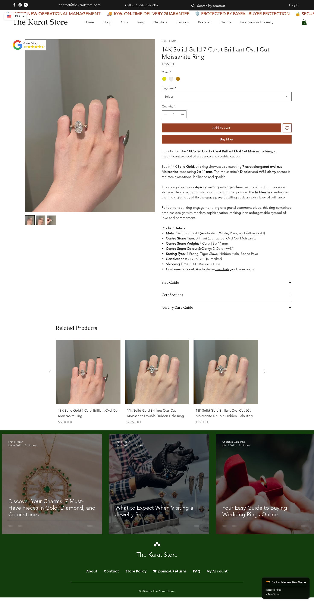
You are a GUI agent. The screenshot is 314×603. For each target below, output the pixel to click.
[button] (304, 22)
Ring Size (169, 88)
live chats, (223, 269)
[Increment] (183, 114)
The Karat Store (40, 22)
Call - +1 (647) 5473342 (141, 5)
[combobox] (227, 96)
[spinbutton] (174, 114)
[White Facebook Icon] (14, 5)
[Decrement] (165, 114)
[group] (157, 424)
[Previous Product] (49, 412)
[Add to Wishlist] (287, 127)
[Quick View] (88, 413)
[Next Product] (264, 412)
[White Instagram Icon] (20, 5)
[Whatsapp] (26, 5)
